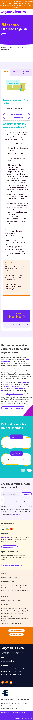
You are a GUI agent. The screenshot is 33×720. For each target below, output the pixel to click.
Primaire (3, 47)
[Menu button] (30, 12)
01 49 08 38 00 (5, 537)
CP (10, 47)
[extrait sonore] (16, 106)
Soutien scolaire (16, 630)
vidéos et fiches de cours (14, 394)
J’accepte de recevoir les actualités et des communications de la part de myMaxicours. (17, 501)
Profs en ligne (24, 382)
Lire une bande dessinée (16, 460)
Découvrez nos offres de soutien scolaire (16, 116)
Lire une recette (16, 443)
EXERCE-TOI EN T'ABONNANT (13, 408)
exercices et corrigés (11, 386)
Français (18, 47)
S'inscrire (26, 494)
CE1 (12, 47)
